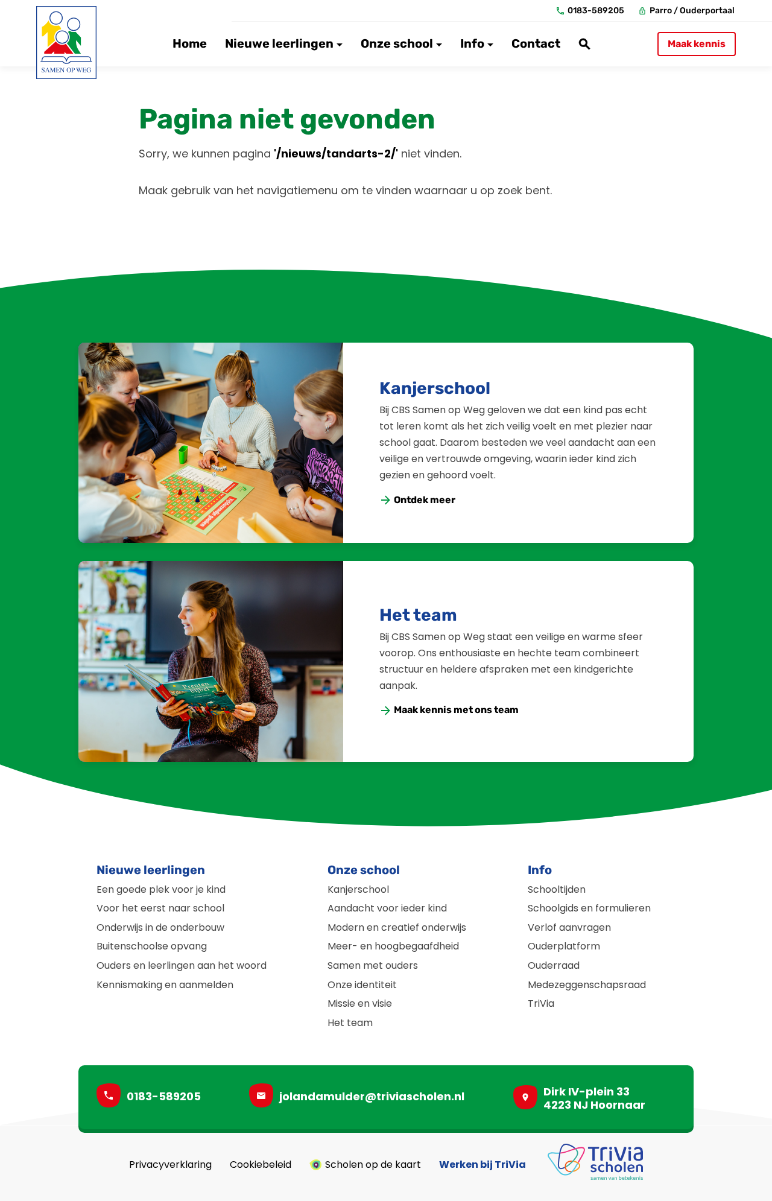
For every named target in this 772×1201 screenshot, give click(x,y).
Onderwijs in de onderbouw (160, 927)
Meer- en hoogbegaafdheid (393, 946)
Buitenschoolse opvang (151, 946)
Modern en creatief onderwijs (396, 927)
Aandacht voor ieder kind (387, 908)
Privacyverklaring (170, 1165)
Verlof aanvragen (569, 927)
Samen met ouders (372, 965)
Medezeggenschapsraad (587, 985)
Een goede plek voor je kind (161, 889)
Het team (418, 615)
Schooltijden (557, 889)
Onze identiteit (362, 985)
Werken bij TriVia (482, 1165)
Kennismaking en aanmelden (164, 985)
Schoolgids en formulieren (589, 908)
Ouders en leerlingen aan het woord (181, 965)
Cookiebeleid (260, 1165)
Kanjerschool (434, 388)
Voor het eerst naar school (160, 908)
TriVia (541, 1003)
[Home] (66, 42)
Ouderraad (554, 965)
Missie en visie (359, 1003)
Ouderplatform (564, 946)
